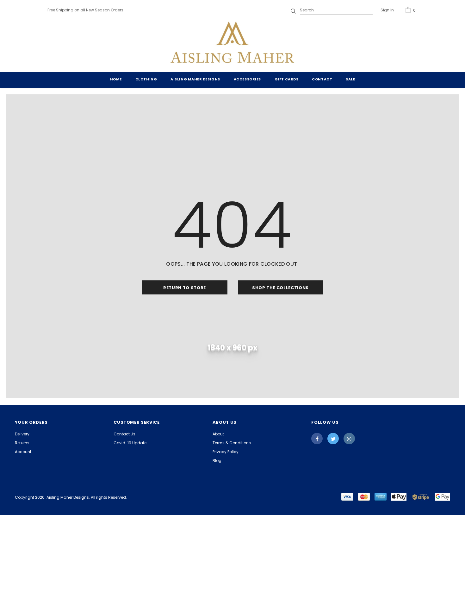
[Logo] (232, 43)
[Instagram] (349, 438)
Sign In (387, 10)
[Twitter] (333, 438)
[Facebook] (317, 438)
